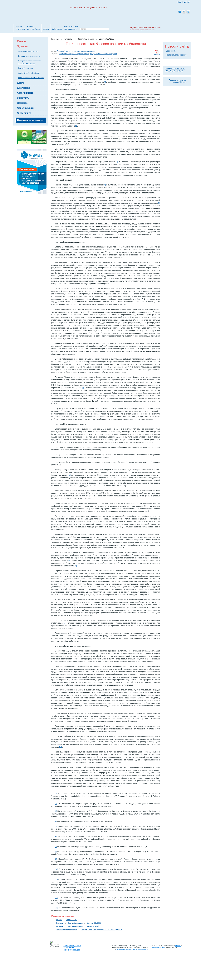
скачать (157, 54)
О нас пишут (24, 112)
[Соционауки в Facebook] (184, 12)
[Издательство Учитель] (31, 144)
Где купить (23, 97)
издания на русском (20, 27)
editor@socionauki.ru (124, 949)
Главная (21, 41)
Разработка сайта (158, 947)
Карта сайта (69, 948)
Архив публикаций (72, 950)
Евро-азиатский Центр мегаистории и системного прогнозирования (145, 28)
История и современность (29, 56)
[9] (69, 560)
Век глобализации (25, 68)
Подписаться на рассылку (31, 120)
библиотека (57, 28)
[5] (159, 203)
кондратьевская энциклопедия (71, 27)
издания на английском (33, 27)
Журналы (22, 46)
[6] (83, 388)
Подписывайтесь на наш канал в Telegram (178, 81)
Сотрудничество (26, 92)
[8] (69, 475)
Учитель (178, 946)
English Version (183, 2)
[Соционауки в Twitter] (188, 12)
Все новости (171, 51)
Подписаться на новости (176, 55)
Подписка (22, 102)
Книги (20, 82)
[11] (64, 623)
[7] (108, 472)
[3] (117, 162)
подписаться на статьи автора (82, 51)
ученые (46, 28)
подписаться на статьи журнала (103, 54)
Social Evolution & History (29, 72)
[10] (75, 566)
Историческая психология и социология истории (29, 62)
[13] (120, 786)
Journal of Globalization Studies (31, 77)
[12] (60, 747)
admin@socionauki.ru (140, 949)
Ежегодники (23, 87)
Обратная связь (25, 107)
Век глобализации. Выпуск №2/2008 (74, 54)
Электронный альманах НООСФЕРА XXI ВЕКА (175, 70)
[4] (105, 185)
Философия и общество (28, 51)
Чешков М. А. (62, 51)
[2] (76, 126)
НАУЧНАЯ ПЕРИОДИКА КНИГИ (88, 7)
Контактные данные (72, 946)
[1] (105, 82)
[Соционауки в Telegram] (179, 12)
